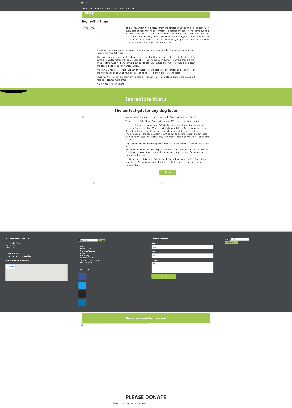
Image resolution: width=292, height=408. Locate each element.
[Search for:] (88, 240)
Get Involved (111, 8)
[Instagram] (82, 294)
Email (153, 252)
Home (85, 8)
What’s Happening (96, 8)
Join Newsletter (231, 242)
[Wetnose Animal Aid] (119, 3)
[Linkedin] (82, 302)
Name (154, 243)
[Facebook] (82, 276)
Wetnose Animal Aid (126, 8)
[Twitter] (82, 285)
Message (155, 260)
